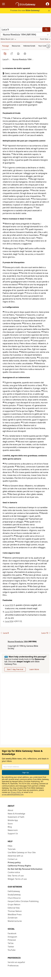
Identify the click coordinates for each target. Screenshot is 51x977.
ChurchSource (14, 898)
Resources (16, 46)
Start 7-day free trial (15, 669)
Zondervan (12, 917)
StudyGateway (14, 894)
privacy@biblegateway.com (12, 794)
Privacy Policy (16, 792)
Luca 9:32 (9, 605)
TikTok (11, 943)
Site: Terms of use (16, 875)
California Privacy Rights (19, 865)
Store (10, 823)
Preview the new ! (25, 10)
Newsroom (13, 830)
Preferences (13, 965)
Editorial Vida (14, 907)
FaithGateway (14, 891)
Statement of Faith (16, 817)
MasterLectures (15, 921)
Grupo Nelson (14, 904)
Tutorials (12, 849)
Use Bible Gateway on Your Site (22, 852)
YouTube (11, 950)
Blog (10, 827)
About (10, 810)
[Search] (46, 29)
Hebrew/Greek (29, 46)
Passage (5, 46)
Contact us (12, 859)
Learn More (34, 669)
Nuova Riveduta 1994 (18, 641)
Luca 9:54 (9, 621)
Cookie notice (14, 872)
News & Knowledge (16, 813)
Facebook (12, 933)
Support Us (13, 833)
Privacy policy (14, 862)
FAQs (10, 846)
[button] (47, 4)
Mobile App (13, 820)
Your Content (43, 46)
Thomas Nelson (15, 911)
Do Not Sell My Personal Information (25, 869)
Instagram (12, 936)
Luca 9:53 (9, 611)
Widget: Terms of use (17, 879)
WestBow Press (15, 914)
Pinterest (12, 940)
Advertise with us (15, 855)
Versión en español (16, 962)
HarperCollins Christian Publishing (23, 901)
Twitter (11, 946)
